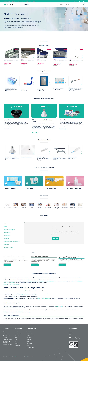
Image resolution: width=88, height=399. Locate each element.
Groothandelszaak (7, 232)
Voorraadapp (17, 345)
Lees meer (55, 238)
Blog (16, 339)
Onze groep (29, 331)
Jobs (22, 1)
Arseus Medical (29, 333)
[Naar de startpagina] (11, 4)
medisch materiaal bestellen (23, 279)
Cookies (33, 356)
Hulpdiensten (6, 238)
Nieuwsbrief (17, 341)
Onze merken (17, 335)
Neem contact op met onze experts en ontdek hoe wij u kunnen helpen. (17, 311)
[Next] (84, 58)
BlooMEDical (29, 341)
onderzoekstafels (27, 290)
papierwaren (51, 281)
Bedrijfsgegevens (18, 333)
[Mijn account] (74, 1)
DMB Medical (29, 337)
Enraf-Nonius (47, 298)
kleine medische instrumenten (9, 282)
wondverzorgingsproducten (76, 281)
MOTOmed (41, 298)
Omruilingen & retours (7, 339)
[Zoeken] (83, 4)
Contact (34, 1)
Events (16, 343)
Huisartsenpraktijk (7, 235)
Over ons (16, 331)
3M (38, 298)
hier (42, 45)
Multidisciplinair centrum (8, 247)
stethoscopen (35, 290)
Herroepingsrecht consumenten (6, 342)
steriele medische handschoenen (32, 281)
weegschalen (29, 294)
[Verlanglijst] (76, 1)
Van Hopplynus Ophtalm (31, 335)
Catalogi (13, 1)
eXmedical (29, 339)
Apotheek (5, 226)
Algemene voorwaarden (7, 344)
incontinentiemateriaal (43, 281)
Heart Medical (29, 343)
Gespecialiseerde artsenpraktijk (9, 229)
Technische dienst (6, 335)
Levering (5, 337)
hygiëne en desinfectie (59, 306)
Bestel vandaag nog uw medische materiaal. (12, 284)
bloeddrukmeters (23, 294)
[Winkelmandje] (78, 1)
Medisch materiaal (6, 1)
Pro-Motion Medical (30, 347)
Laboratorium (6, 244)
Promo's (18, 1)
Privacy (28, 356)
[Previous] (4, 58)
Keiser (28, 345)
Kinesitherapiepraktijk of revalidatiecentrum (11, 241)
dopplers (35, 294)
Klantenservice (28, 1)
